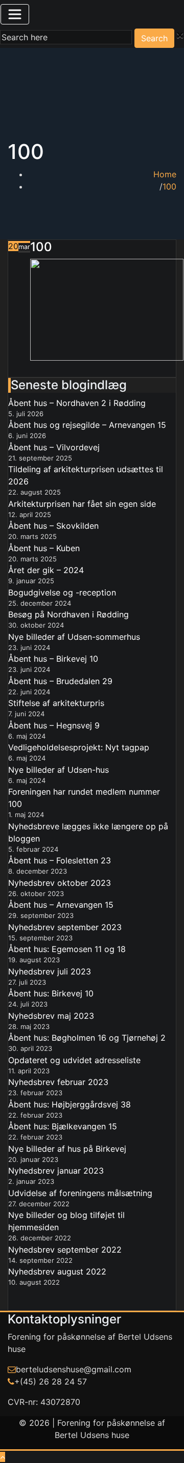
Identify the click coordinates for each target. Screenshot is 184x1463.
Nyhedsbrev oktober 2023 (59, 883)
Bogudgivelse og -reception (62, 592)
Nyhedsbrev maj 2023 (51, 1016)
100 (169, 186)
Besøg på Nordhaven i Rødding (68, 614)
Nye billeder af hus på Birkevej (67, 1149)
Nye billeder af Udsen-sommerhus (74, 637)
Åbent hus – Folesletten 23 (59, 860)
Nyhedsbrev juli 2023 (49, 971)
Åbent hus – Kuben (44, 548)
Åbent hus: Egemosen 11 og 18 (67, 949)
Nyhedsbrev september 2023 (65, 927)
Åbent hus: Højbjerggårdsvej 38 (69, 1104)
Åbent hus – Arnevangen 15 (60, 905)
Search (154, 38)
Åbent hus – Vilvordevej (54, 447)
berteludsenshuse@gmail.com (73, 1369)
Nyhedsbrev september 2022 (65, 1249)
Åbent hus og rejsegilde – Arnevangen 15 (87, 425)
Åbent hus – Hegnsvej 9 (54, 725)
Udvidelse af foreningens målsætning (80, 1193)
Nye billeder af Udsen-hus (58, 770)
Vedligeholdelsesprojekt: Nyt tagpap (78, 747)
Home (164, 174)
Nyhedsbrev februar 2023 (58, 1082)
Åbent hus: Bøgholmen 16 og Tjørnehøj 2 (87, 1038)
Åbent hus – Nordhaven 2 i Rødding (77, 403)
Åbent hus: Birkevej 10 (51, 993)
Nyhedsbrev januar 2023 (56, 1171)
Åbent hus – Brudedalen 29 (60, 681)
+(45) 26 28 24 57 (50, 1381)
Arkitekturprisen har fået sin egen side (82, 504)
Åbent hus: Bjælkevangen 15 (62, 1126)
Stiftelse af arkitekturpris (56, 703)
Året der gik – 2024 (46, 570)
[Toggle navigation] (15, 14)
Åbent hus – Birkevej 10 (53, 659)
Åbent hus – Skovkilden (53, 526)
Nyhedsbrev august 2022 (57, 1271)
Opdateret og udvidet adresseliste (74, 1060)
